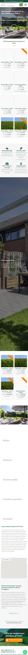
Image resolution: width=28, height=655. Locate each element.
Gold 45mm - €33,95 (7, 391)
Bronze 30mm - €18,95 (21, 62)
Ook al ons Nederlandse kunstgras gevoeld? (14, 634)
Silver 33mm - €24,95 (20, 108)
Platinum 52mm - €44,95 (20, 391)
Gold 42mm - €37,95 (7, 368)
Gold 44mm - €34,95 (20, 368)
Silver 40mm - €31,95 (7, 131)
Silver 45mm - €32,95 (20, 131)
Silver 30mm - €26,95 (7, 108)
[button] (25, 4)
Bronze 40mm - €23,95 (7, 84)
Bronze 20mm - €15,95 (7, 62)
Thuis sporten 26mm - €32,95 (21, 85)
